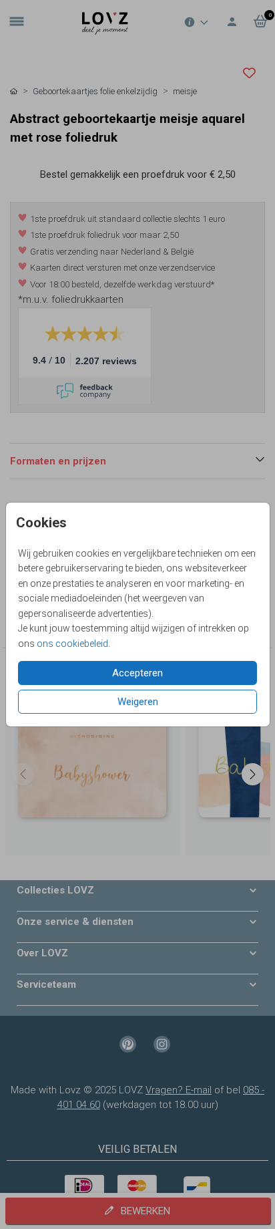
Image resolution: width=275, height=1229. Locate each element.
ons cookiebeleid (72, 643)
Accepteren (137, 673)
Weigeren (137, 702)
